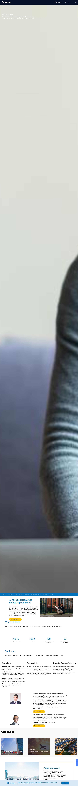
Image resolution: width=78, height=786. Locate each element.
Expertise (10, 594)
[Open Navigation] (76, 2)
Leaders (20, 594)
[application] (39, 783)
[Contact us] (68, 2)
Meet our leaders (37, 711)
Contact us (51, 594)
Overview (4, 594)
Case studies (26, 594)
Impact (15, 594)
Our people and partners (36, 594)
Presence (45, 594)
